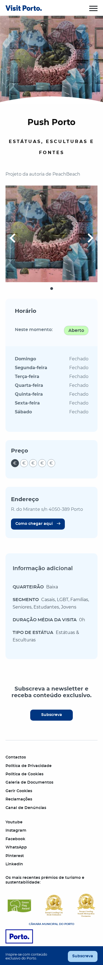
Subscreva (51, 715)
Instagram (15, 830)
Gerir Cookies (18, 791)
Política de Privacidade (28, 766)
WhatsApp (16, 847)
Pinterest (14, 856)
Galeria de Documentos (29, 782)
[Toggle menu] (93, 8)
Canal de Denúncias (25, 808)
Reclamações (18, 799)
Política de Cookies (24, 774)
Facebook (15, 839)
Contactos (15, 757)
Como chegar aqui (34, 524)
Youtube (14, 822)
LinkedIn (14, 864)
